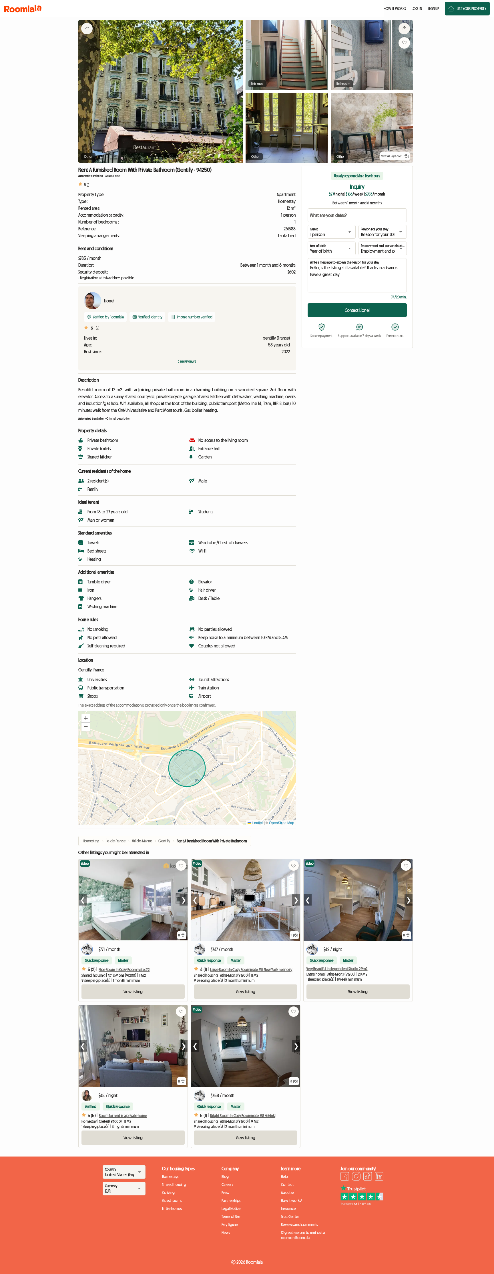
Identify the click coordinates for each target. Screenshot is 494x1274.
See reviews (187, 361)
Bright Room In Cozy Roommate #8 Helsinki (242, 1116)
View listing (133, 991)
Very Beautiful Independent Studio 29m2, (337, 969)
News (226, 1233)
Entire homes (172, 1209)
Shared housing (174, 1185)
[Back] (87, 36)
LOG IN (417, 9)
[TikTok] (367, 1177)
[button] (85, 718)
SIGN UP (433, 9)
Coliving (168, 1193)
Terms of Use (231, 1217)
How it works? (291, 1201)
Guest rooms (172, 1201)
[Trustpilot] (361, 1203)
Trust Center (290, 1217)
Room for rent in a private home (123, 1116)
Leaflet (257, 822)
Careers (227, 1185)
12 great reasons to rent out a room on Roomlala (303, 1235)
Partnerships (231, 1201)
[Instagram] (356, 1177)
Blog (225, 1177)
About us (287, 1193)
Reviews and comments (299, 1225)
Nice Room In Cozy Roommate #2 (124, 970)
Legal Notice (231, 1209)
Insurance (288, 1209)
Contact (287, 1185)
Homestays (170, 1177)
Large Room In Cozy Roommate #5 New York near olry (251, 970)
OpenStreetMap (281, 822)
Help (284, 1177)
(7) (97, 328)
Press (225, 1193)
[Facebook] (344, 1177)
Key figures (230, 1225)
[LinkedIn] (379, 1177)
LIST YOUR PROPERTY (471, 9)
